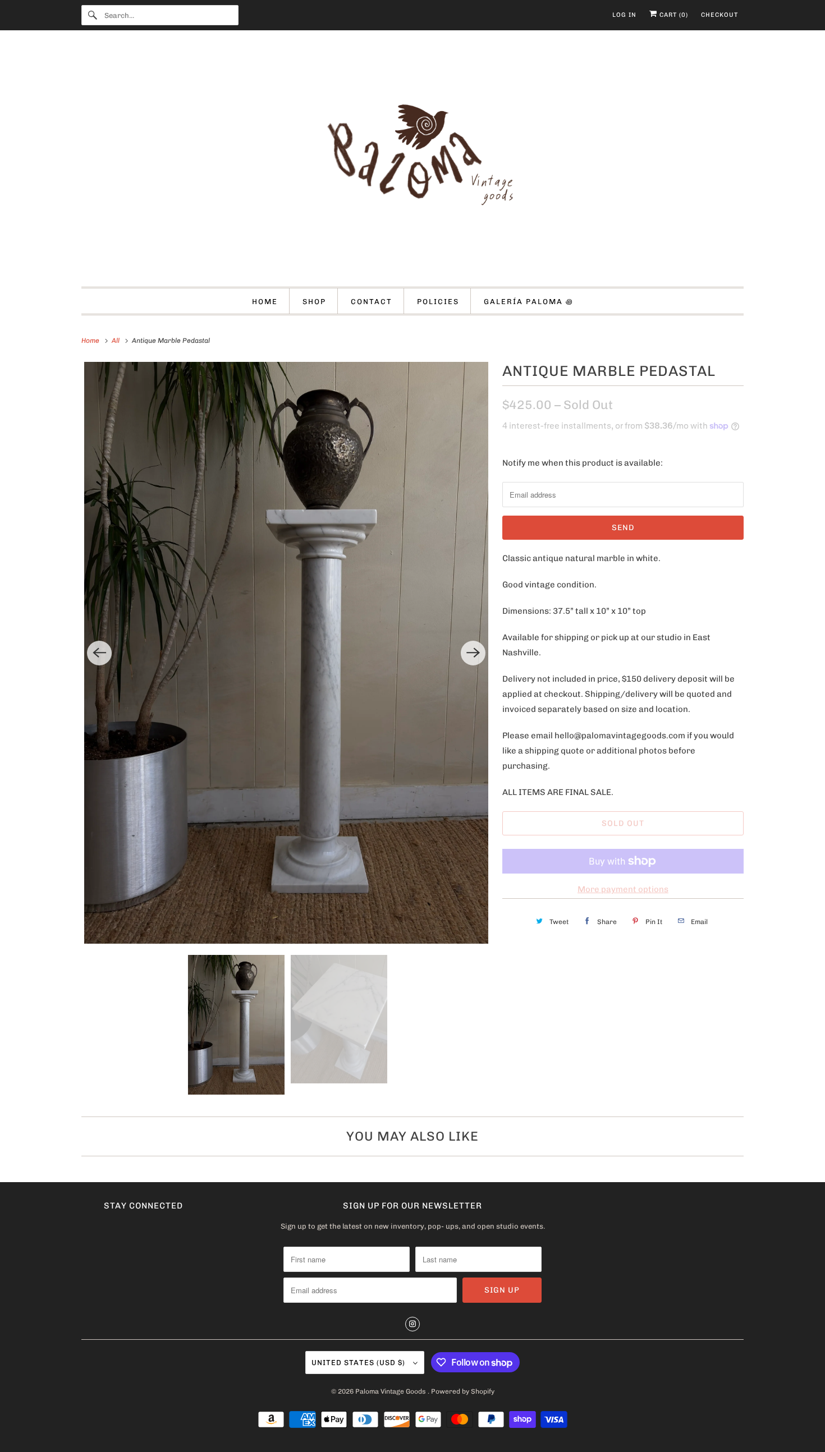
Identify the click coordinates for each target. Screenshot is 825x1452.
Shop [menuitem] (314, 301)
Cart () (672, 15)
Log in (624, 15)
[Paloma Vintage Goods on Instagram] (412, 1324)
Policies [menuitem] (438, 301)
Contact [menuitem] (371, 301)
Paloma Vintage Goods (391, 1391)
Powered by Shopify (462, 1391)
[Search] (92, 15)
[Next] (473, 653)
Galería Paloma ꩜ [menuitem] (529, 301)
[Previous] (99, 653)
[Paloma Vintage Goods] (412, 161)
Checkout (719, 15)
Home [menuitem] (265, 301)
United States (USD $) (359, 1362)
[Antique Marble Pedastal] (286, 653)
